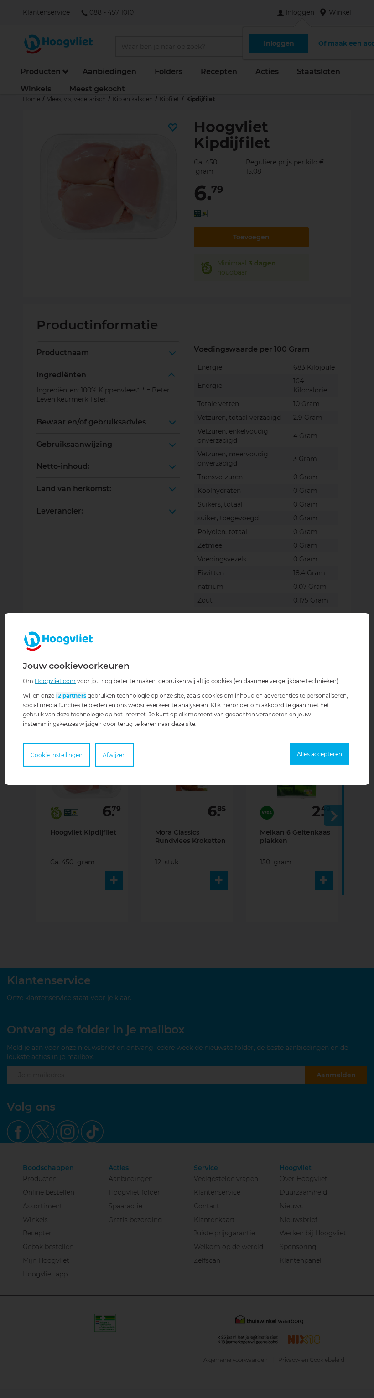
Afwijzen (114, 755)
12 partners (71, 695)
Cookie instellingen (57, 755)
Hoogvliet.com (55, 681)
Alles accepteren (319, 754)
